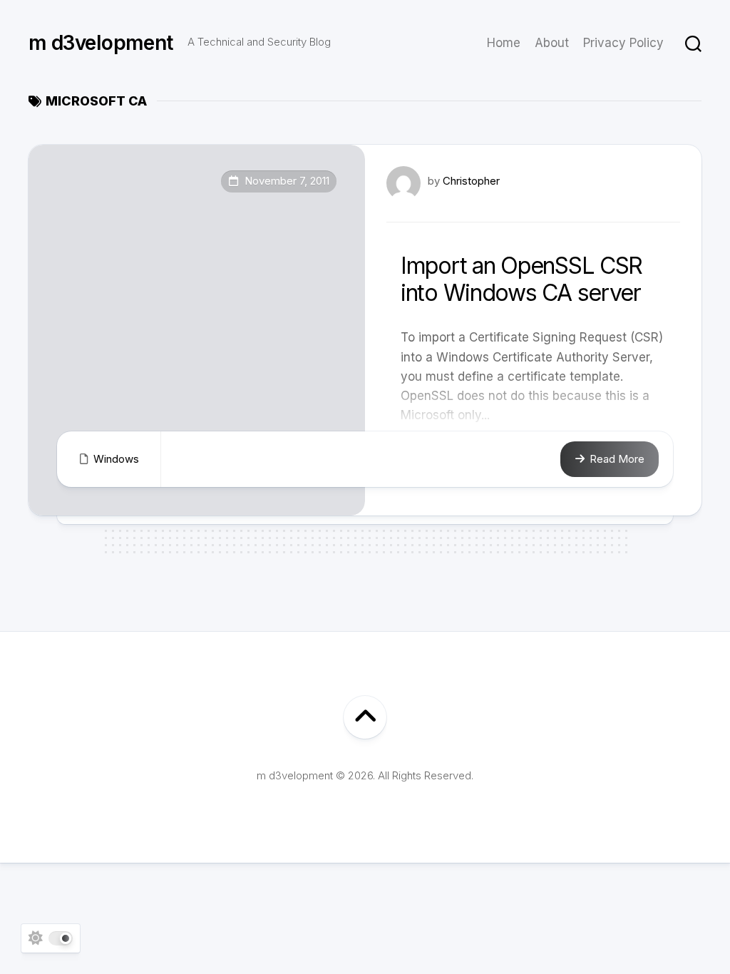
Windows (116, 459)
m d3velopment (101, 43)
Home (503, 43)
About (552, 43)
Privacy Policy (623, 43)
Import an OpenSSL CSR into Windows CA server (521, 279)
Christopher (471, 181)
